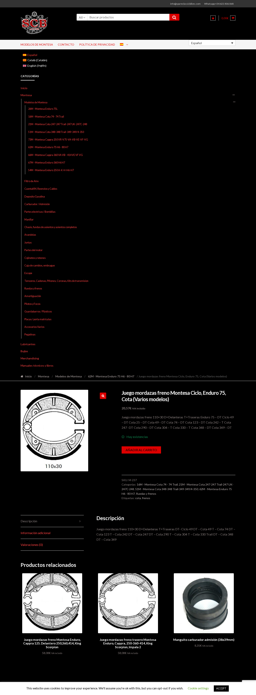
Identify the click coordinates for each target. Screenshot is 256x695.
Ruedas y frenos (33, 288)
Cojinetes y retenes (35, 257)
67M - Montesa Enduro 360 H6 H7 (46, 162)
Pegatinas (29, 334)
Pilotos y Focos (32, 303)
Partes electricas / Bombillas (39, 211)
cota (138, 498)
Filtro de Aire (31, 181)
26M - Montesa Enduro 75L (43, 108)
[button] (103, 396)
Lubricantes (28, 344)
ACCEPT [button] (221, 688)
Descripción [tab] (29, 521)
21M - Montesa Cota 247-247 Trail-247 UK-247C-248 (57, 124)
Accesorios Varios (34, 326)
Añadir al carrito (141, 450)
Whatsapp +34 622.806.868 (219, 3)
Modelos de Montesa (37, 44)
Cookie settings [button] (198, 688)
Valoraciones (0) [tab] (32, 544)
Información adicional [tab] (35, 533)
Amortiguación (32, 296)
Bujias (24, 351)
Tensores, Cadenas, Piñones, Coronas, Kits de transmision (56, 280)
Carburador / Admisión (37, 204)
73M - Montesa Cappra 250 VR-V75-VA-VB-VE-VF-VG (58, 139)
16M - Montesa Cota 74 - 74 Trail (46, 116)
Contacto (66, 44)
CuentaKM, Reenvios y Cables (40, 188)
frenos (146, 498)
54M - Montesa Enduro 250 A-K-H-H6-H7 (51, 170)
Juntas (28, 242)
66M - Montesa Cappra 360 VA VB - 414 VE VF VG (55, 155)
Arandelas (30, 234)
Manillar (29, 219)
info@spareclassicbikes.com (185, 3)
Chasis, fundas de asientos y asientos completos (50, 227)
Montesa (26, 95)
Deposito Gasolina (34, 196)
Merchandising (30, 358)
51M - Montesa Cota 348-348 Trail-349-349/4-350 (56, 132)
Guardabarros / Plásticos (38, 311)
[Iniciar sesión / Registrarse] (213, 18)
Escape (28, 273)
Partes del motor (33, 250)
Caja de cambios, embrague (39, 265)
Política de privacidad (97, 44)
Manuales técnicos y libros (37, 365)
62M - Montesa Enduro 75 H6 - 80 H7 (48, 147)
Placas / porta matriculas (37, 319)
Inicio (24, 88)
